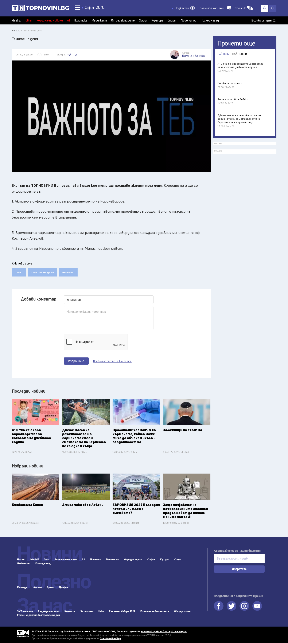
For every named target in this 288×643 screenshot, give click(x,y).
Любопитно (188, 20)
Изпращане (76, 361)
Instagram (244, 606)
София (143, 20)
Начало (21, 559)
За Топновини (25, 611)
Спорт (172, 20)
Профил (63, 587)
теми (19, 272)
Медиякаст (99, 20)
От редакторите (123, 20)
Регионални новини (50, 20)
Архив (50, 587)
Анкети (37, 587)
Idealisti (16, 20)
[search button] (272, 8)
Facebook (218, 606)
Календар (22, 587)
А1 (68, 20)
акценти (68, 272)
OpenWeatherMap (110, 638)
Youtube (257, 606)
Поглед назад (210, 20)
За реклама (86, 611)
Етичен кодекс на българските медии (38, 615)
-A (75, 54)
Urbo (101, 611)
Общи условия (182, 611)
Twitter (231, 606)
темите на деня (42, 272)
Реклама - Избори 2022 (122, 611)
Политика (80, 20)
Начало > (17, 30)
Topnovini (23, 633)
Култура (157, 20)
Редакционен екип (48, 611)
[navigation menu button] (77, 7)
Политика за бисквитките (154, 611)
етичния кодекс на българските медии (164, 631)
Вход (264, 8)
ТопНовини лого (40, 9)
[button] (185, 8)
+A (69, 54)
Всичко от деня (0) (264, 20)
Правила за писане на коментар (112, 361)
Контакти (70, 611)
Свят (29, 20)
